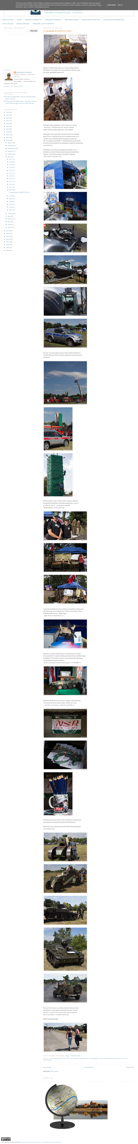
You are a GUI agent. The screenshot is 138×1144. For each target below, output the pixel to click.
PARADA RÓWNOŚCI (22, 24)
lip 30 (11, 162)
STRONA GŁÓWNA (8, 20)
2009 (7, 247)
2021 (7, 126)
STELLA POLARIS (7, 24)
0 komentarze (75, 1055)
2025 (7, 115)
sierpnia (10, 154)
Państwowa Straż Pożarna (112, 1058)
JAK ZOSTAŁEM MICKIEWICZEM (113, 20)
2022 (7, 123)
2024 (7, 118)
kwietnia (10, 219)
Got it (120, 5)
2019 (7, 132)
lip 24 (11, 170)
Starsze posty (130, 1067)
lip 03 (11, 204)
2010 (7, 245)
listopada (10, 145)
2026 (7, 112)
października (12, 148)
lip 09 (11, 196)
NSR (100, 1058)
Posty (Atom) (54, 1071)
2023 (7, 121)
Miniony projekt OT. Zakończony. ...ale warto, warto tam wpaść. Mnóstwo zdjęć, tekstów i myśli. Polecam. (20, 102)
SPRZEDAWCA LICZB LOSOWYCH (43, 24)
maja (9, 216)
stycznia (10, 227)
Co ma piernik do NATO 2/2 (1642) (57, 31)
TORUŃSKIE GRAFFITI (71, 20)
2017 (7, 137)
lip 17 (11, 181)
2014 (7, 233)
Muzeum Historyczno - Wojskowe (66, 1058)
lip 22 (11, 176)
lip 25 (11, 167)
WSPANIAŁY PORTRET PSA (33, 20)
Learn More (111, 5)
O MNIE (19, 20)
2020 (7, 129)
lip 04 (11, 201)
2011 (7, 242)
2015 (7, 231)
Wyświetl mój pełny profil (13, 86)
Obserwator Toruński (24, 72)
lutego (10, 224)
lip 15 (11, 187)
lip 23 (11, 173)
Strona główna (89, 1067)
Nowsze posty (47, 1067)
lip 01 (11, 210)
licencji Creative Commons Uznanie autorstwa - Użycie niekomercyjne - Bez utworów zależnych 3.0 (41, 1142)
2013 (7, 236)
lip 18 (11, 179)
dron (52, 1058)
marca (10, 222)
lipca (9, 157)
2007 (7, 250)
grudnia (10, 143)
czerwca (10, 213)
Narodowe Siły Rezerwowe (88, 1058)
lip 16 (11, 184)
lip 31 (11, 159)
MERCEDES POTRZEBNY (53, 20)
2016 (7, 140)
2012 (7, 239)
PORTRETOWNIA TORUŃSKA (91, 20)
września (10, 151)
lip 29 (11, 165)
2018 (7, 135)
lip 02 (11, 207)
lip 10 (11, 190)
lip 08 (11, 199)
